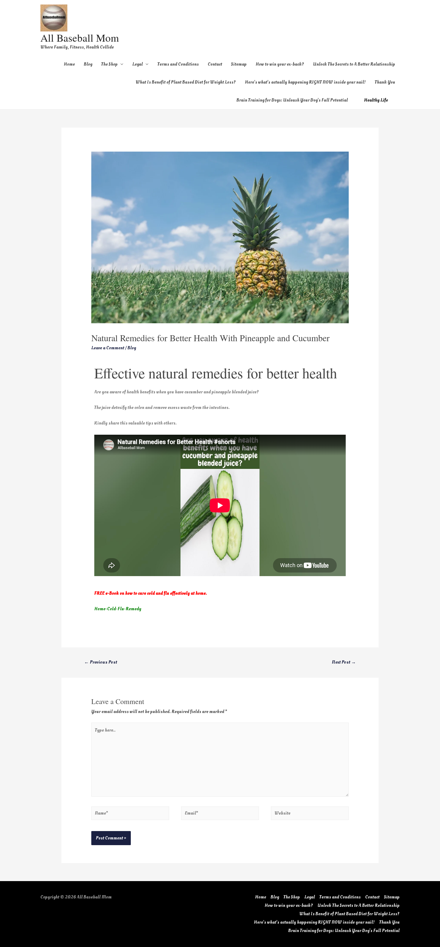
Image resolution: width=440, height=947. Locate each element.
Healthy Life (376, 100)
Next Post (344, 662)
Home (69, 64)
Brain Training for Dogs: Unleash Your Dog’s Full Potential (292, 100)
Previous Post (100, 662)
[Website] (310, 814)
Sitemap (239, 64)
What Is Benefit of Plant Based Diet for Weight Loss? (186, 82)
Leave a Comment (107, 348)
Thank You (385, 82)
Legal (137, 64)
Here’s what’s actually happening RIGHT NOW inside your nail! (305, 82)
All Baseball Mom (79, 38)
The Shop (109, 64)
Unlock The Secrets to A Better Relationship (354, 64)
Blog (88, 64)
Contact (215, 64)
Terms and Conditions (178, 64)
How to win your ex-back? (280, 64)
